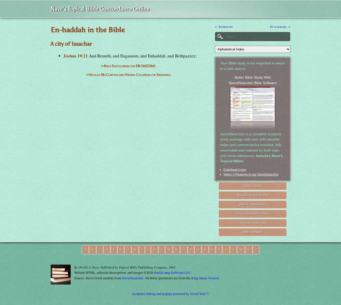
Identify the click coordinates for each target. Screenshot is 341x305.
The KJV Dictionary (253, 223)
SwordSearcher (132, 278)
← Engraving (224, 26)
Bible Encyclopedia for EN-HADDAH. (130, 66)
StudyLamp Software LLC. (172, 272)
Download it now (234, 169)
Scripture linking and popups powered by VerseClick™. (170, 294)
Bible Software (252, 232)
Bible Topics (252, 186)
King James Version (205, 278)
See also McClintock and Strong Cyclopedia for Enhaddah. (130, 75)
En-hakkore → (280, 26)
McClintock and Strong (252, 195)
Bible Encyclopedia (252, 204)
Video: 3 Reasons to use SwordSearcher (251, 174)
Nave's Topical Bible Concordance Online (100, 8)
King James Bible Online (252, 213)
